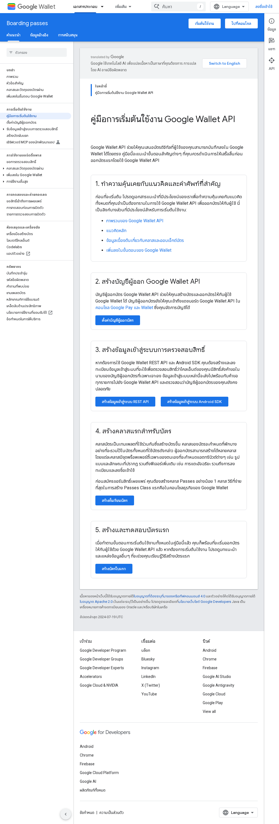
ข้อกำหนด (87, 812)
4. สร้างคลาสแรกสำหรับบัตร (133, 431)
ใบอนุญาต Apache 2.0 (96, 602)
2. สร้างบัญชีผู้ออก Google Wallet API (147, 281)
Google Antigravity (218, 685)
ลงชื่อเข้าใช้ (263, 6)
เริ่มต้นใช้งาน (204, 23)
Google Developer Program (103, 650)
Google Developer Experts (102, 668)
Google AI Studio (217, 676)
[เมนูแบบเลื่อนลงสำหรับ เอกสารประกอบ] (103, 6)
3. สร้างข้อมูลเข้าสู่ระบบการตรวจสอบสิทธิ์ (150, 350)
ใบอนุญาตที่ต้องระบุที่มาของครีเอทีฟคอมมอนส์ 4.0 (169, 596)
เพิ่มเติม (121, 6)
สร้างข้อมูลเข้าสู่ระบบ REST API (125, 401)
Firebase (210, 668)
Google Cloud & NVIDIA (99, 685)
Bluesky (148, 659)
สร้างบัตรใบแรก (114, 568)
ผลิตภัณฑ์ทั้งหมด (92, 790)
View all (209, 711)
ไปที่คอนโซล (241, 23)
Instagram (150, 668)
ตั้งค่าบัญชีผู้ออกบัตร (118, 320)
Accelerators (91, 676)
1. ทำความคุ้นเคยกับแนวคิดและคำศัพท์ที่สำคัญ (158, 184)
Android (209, 650)
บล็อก (145, 650)
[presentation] (169, 124)
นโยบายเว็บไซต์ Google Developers (204, 602)
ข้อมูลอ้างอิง (39, 34)
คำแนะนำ (13, 34)
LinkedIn (148, 676)
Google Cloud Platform (99, 772)
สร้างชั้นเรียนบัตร (115, 500)
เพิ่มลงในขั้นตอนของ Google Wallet (138, 250)
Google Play (213, 703)
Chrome (210, 659)
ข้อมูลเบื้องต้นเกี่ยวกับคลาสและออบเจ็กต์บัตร (145, 240)
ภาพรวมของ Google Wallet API (134, 220)
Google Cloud (214, 694)
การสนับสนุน (68, 34)
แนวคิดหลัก (116, 230)
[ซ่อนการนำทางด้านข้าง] (65, 814)
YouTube (149, 694)
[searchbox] (37, 52)
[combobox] (178, 6)
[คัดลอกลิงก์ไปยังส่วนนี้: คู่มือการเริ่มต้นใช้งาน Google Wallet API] (96, 131)
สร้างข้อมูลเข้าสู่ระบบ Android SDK (194, 401)
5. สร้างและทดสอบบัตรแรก (132, 530)
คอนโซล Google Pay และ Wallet (124, 307)
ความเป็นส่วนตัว (111, 812)
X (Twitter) (150, 685)
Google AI (88, 781)
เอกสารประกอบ (85, 6)
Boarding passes (27, 23)
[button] (35, 129)
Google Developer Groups (101, 659)
